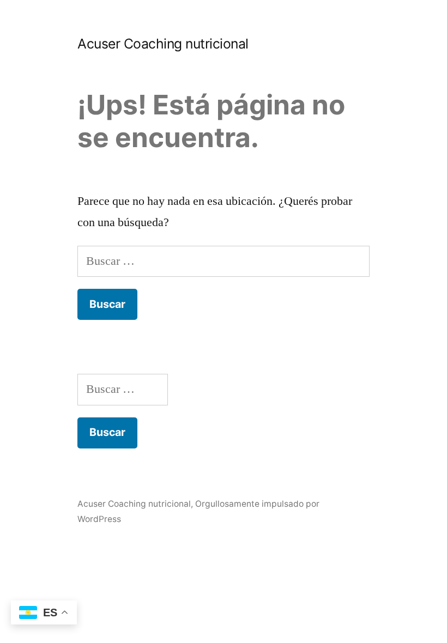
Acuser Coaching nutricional (163, 43)
